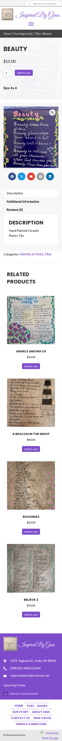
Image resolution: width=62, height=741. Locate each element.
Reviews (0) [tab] (15, 210)
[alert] (31, 694)
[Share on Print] (40, 176)
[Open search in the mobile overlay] (43, 3)
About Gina (41, 712)
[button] (52, 112)
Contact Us (20, 718)
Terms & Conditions (31, 724)
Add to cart (23, 72)
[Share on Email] (31, 176)
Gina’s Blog (42, 718)
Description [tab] (15, 193)
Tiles (37, 33)
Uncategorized (22, 33)
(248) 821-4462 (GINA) (25, 668)
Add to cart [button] (31, 366)
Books (42, 706)
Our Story (20, 712)
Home (7, 33)
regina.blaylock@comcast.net (30, 675)
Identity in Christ (31, 254)
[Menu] (31, 24)
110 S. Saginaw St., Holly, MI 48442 (33, 661)
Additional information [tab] (23, 201)
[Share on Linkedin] (50, 176)
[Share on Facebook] (12, 176)
